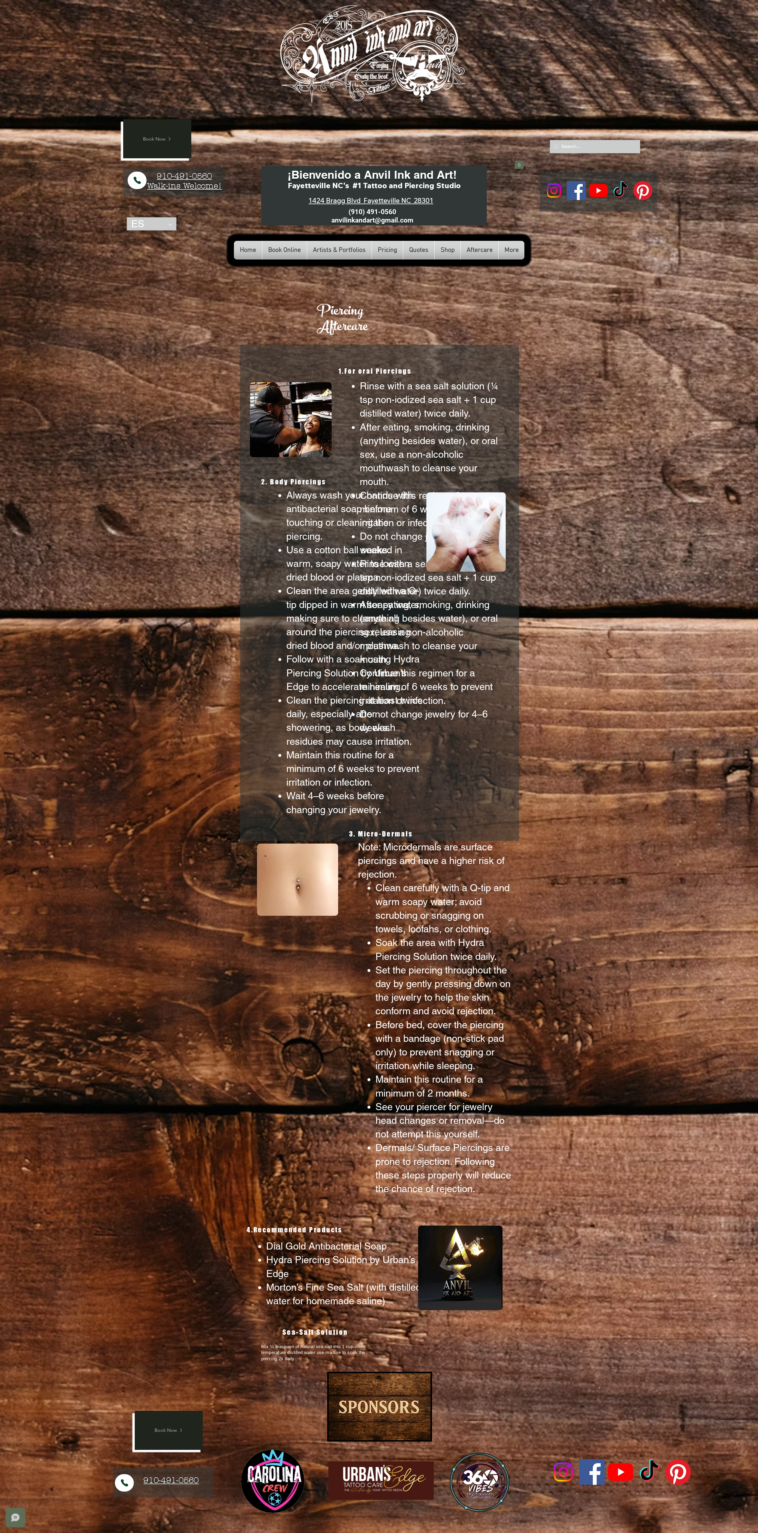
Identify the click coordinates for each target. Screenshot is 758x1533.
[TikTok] (620, 190)
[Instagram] (554, 190)
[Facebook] (576, 190)
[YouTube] (598, 190)
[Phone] (137, 180)
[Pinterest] (642, 190)
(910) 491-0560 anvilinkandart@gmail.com (372, 216)
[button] (519, 163)
